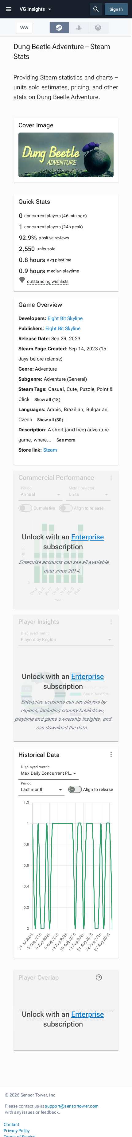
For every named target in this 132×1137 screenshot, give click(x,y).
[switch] (75, 789)
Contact (11, 1124)
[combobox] (48, 773)
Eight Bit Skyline (65, 318)
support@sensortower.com (72, 1106)
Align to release (98, 789)
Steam (50, 450)
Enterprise (87, 537)
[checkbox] (59, 27)
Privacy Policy (17, 1130)
